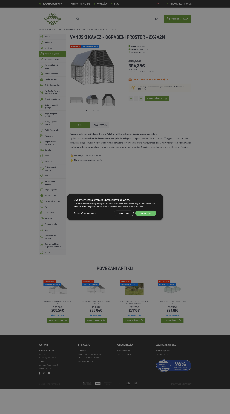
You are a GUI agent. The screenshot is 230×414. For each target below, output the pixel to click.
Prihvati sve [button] (146, 213)
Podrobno (140, 206)
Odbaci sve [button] (124, 213)
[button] (85, 213)
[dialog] (115, 207)
